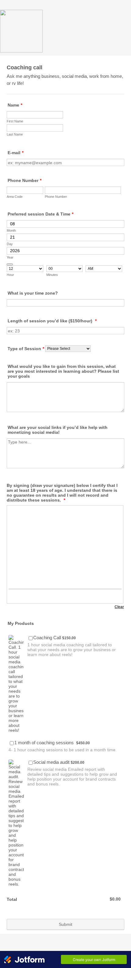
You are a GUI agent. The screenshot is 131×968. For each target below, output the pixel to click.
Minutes (52, 275)
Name (15, 105)
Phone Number (24, 180)
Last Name (15, 134)
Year (10, 257)
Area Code (15, 196)
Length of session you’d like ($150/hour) (52, 320)
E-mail (15, 152)
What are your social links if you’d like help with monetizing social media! (58, 430)
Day (10, 244)
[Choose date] (10, 264)
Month (11, 230)
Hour (10, 275)
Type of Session (26, 348)
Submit (65, 924)
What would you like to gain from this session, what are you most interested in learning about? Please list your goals (63, 371)
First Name (15, 121)
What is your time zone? (33, 293)
